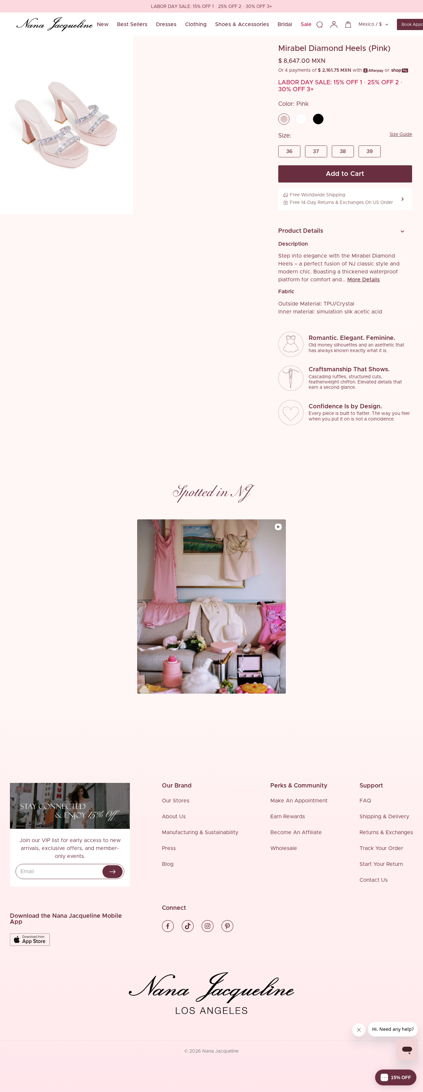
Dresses (166, 24)
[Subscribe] (112, 871)
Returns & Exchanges (386, 832)
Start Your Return (381, 864)
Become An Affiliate (296, 832)
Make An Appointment (298, 800)
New (102, 24)
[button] (342, 231)
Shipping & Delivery (384, 816)
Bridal (285, 24)
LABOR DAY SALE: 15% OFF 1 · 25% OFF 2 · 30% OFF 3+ (64, 6)
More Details (363, 279)
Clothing (196, 24)
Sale (306, 24)
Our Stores (175, 800)
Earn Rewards (287, 816)
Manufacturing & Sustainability (200, 832)
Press (169, 848)
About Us (174, 816)
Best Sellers (132, 24)
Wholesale (283, 848)
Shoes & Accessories (242, 24)
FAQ (365, 800)
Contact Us (374, 880)
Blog (167, 864)
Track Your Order (381, 848)
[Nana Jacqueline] (55, 24)
